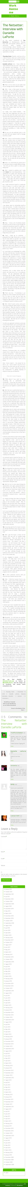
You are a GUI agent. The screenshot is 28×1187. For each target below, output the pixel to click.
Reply (12, 746)
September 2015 (9, 990)
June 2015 (7, 998)
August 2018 (8, 925)
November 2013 (9, 1044)
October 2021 (8, 891)
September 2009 (9, 1164)
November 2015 (9, 986)
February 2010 (9, 1152)
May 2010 (7, 1145)
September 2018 (9, 923)
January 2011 (8, 1126)
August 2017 (8, 945)
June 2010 (7, 1143)
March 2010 (8, 1150)
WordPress (20, 1185)
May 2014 (7, 1029)
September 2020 (9, 904)
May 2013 (7, 1058)
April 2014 (7, 1031)
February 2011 (9, 1123)
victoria (14, 765)
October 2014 (8, 1017)
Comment (3, 836)
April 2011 (7, 1118)
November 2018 (9, 918)
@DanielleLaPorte (8, 682)
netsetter (10, 696)
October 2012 (8, 1075)
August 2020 (8, 906)
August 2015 (8, 993)
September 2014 (9, 1019)
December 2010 (9, 1128)
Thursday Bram (10, 691)
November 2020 (9, 899)
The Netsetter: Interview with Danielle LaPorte (14, 723)
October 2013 (8, 1046)
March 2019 (8, 913)
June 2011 (7, 1114)
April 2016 (7, 974)
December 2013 (9, 1041)
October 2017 (8, 942)
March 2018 (8, 935)
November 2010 (9, 1130)
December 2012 (9, 1070)
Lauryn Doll (15, 815)
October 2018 (8, 920)
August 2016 (8, 964)
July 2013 (7, 1053)
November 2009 (9, 1159)
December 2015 (9, 983)
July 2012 (7, 1082)
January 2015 (8, 1010)
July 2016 (7, 966)
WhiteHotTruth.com (8, 681)
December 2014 (9, 1012)
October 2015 (8, 988)
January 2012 (8, 1097)
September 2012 (9, 1077)
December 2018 (9, 916)
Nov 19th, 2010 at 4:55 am (16, 734)
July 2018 (7, 928)
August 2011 (8, 1109)
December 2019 (9, 908)
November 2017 (9, 940)
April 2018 (7, 932)
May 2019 (7, 911)
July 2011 (7, 1111)
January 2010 (8, 1155)
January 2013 (8, 1068)
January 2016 (8, 981)
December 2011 (9, 1099)
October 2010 (8, 1133)
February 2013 (9, 1065)
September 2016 (9, 961)
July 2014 (7, 1024)
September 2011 (9, 1106)
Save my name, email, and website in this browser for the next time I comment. (14, 875)
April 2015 (7, 1002)
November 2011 (9, 1101)
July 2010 (7, 1140)
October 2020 (8, 901)
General (19, 696)
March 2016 (8, 976)
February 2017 (9, 954)
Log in (6, 1172)
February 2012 (9, 1094)
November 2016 (9, 957)
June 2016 (7, 969)
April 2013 (7, 1060)
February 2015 (9, 1007)
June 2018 (7, 930)
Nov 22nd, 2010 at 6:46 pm (16, 785)
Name (2, 851)
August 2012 (8, 1080)
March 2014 (8, 1034)
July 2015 (7, 995)
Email (2, 858)
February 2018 (9, 937)
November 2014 (9, 1015)
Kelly (13, 784)
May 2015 (7, 1000)
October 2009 (8, 1162)
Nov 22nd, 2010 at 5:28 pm (16, 754)
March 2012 (8, 1092)
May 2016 (7, 971)
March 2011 (8, 1121)
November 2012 (9, 1073)
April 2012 (7, 1089)
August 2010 (8, 1138)
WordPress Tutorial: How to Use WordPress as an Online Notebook (9, 703)
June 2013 (7, 1056)
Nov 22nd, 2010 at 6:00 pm (16, 767)
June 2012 (7, 1085)
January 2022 (8, 889)
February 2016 (9, 978)
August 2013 (8, 1051)
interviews (4, 696)
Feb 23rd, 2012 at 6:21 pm (16, 817)
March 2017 (8, 952)
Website (3, 865)
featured (23, 694)
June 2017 (7, 947)
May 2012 (7, 1087)
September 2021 (9, 894)
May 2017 (7, 949)
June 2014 (7, 1027)
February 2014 (9, 1036)
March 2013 (8, 1063)
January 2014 (8, 1039)
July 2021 (7, 896)
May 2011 (7, 1116)
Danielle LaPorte (14, 694)
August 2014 (8, 1022)
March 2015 (8, 1005)
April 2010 (7, 1147)
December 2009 (9, 1157)
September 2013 (9, 1048)
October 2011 (8, 1104)
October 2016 (8, 959)
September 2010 (9, 1135)
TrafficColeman (17, 732)
